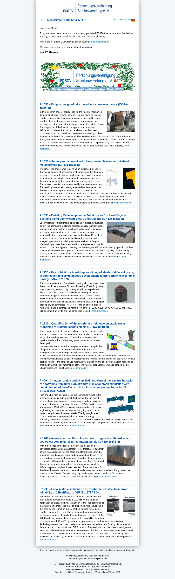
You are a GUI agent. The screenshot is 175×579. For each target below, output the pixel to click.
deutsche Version (122, 19)
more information (122, 202)
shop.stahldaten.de (100, 41)
